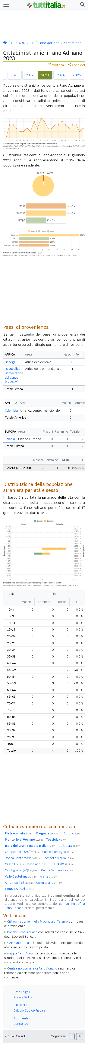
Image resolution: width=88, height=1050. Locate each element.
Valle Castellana (21, 876)
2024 (61, 75)
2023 (45, 75)
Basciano (38, 864)
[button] (82, 4)
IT (12, 43)
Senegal (10, 362)
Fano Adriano (48, 43)
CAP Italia (20, 1005)
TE (32, 43)
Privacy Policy (23, 997)
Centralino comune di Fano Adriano (32, 968)
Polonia (10, 439)
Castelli (14, 864)
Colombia (11, 410)
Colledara (69, 846)
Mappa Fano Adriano (21, 953)
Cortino (72, 833)
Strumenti (20, 1018)
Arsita (48, 876)
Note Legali (21, 992)
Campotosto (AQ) (22, 852)
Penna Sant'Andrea (59, 870)
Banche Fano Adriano (22, 932)
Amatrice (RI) (19, 883)
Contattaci (21, 1024)
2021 (14, 75)
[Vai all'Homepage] (46, 4)
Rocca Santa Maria (22, 858)
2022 (29, 75)
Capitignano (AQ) (21, 870)
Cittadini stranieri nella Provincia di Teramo (37, 921)
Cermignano (49, 883)
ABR (22, 43)
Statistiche (72, 43)
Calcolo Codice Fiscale (29, 1010)
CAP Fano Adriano (19, 943)
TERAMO (63, 864)
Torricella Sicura (59, 858)
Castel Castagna (58, 852)
